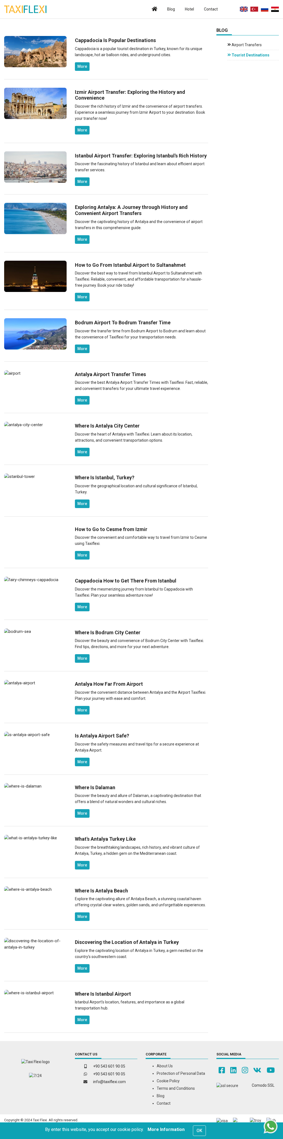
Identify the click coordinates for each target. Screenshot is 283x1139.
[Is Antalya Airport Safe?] (27, 734)
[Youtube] (271, 1070)
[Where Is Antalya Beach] (28, 889)
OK (199, 1130)
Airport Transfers (246, 45)
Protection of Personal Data (181, 1073)
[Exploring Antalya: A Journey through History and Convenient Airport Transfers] (35, 218)
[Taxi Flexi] (25, 9)
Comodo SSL (263, 1085)
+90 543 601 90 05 (109, 1066)
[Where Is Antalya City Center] (23, 424)
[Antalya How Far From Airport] (19, 682)
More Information (166, 1129)
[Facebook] (222, 1070)
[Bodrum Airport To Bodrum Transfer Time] (35, 333)
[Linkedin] (233, 1070)
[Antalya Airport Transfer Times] (12, 373)
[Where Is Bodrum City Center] (17, 631)
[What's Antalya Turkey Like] (30, 837)
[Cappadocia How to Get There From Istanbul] (31, 579)
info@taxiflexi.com (109, 1082)
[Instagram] (245, 1070)
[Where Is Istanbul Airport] (29, 992)
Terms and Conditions (176, 1088)
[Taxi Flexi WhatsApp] (270, 1126)
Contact (211, 9)
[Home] (154, 9)
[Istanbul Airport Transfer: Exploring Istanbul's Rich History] (35, 166)
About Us (165, 1066)
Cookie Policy (168, 1081)
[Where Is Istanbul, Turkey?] (19, 476)
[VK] (257, 1070)
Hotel (189, 9)
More (82, 66)
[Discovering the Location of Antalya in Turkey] (35, 943)
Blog (171, 9)
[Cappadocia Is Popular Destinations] (35, 51)
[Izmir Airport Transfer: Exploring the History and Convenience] (35, 102)
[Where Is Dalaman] (22, 786)
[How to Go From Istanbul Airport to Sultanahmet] (35, 275)
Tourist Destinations (250, 55)
